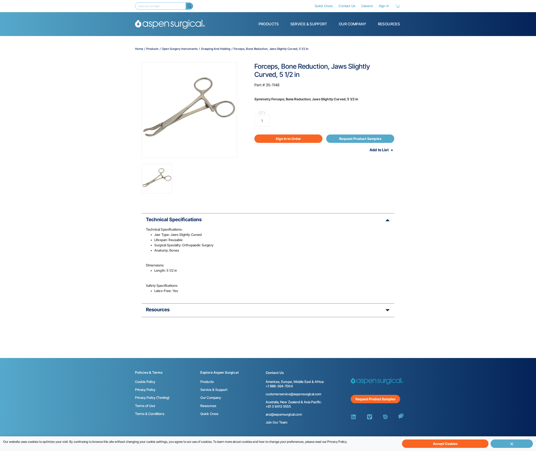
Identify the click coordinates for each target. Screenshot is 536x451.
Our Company (352, 24)
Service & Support (308, 24)
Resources (389, 24)
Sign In (384, 6)
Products (269, 24)
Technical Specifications (174, 219)
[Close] (512, 443)
